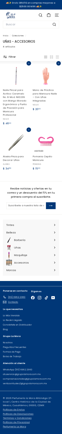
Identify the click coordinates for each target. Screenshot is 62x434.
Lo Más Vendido (11, 315)
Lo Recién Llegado (12, 320)
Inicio (6, 35)
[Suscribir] (51, 205)
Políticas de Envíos (14, 409)
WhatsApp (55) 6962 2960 (17, 369)
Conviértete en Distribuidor (17, 324)
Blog (5, 329)
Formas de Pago (12, 351)
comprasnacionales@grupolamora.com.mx (27, 378)
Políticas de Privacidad (16, 422)
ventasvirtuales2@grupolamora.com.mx (25, 383)
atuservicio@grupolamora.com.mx (22, 374)
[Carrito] (49, 15)
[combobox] (31, 24)
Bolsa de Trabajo (12, 356)
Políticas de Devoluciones (18, 414)
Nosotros (8, 342)
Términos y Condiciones (17, 418)
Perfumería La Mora (14, 426)
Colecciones (18, 35)
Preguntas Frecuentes (14, 347)
